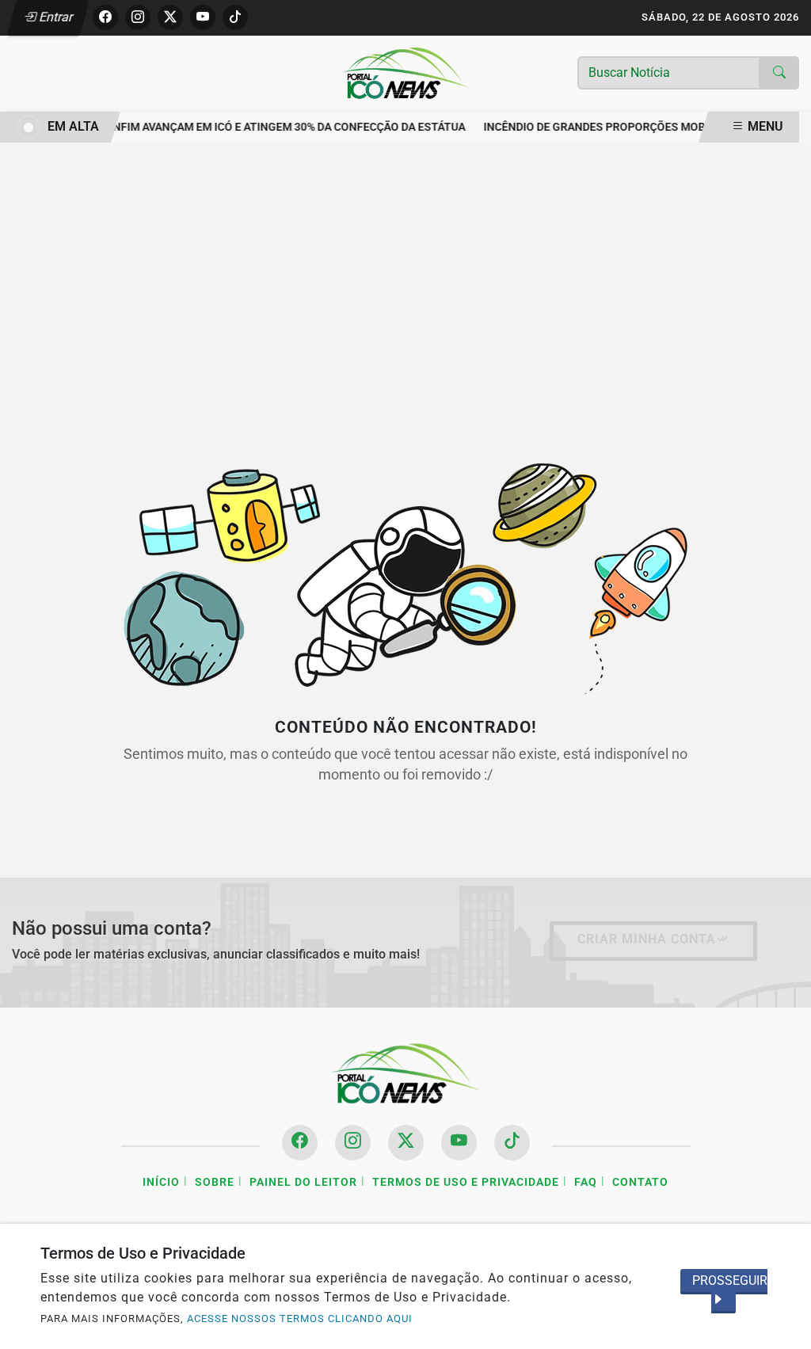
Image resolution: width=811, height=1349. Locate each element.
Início (161, 1182)
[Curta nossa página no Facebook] (300, 1142)
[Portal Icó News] (405, 72)
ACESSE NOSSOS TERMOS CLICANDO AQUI (300, 1318)
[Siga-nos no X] (406, 1142)
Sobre (214, 1182)
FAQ (585, 1182)
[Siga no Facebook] (105, 17)
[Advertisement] (405, 286)
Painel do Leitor (303, 1182)
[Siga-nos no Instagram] (353, 1142)
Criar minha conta (646, 939)
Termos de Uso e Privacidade (465, 1182)
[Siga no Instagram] (137, 17)
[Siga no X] (170, 17)
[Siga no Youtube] (202, 17)
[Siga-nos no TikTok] (512, 1142)
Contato (640, 1182)
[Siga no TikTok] (235, 17)
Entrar (55, 17)
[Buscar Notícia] (779, 73)
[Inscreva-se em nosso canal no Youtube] (459, 1142)
